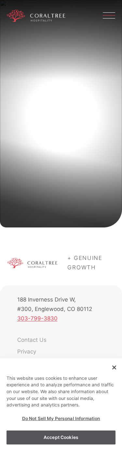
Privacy (26, 351)
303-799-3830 (37, 318)
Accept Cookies (61, 437)
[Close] (114, 367)
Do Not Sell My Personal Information (61, 418)
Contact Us (32, 340)
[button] (109, 15)
